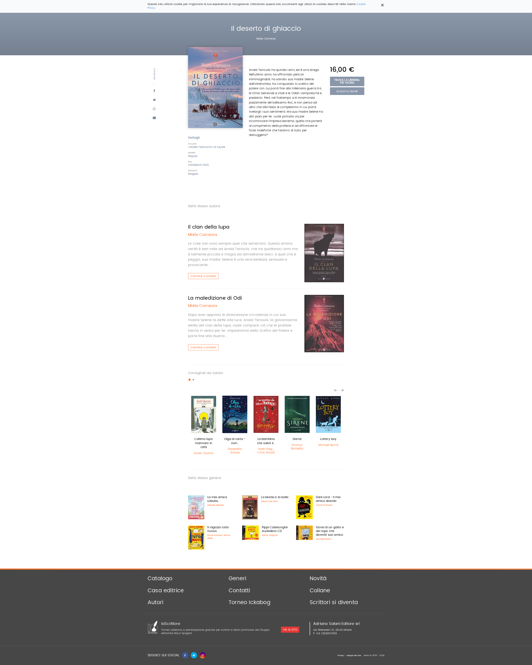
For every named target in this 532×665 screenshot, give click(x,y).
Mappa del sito (354, 655)
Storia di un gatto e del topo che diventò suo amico (330, 531)
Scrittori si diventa (334, 602)
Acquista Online (347, 91)
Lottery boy (328, 439)
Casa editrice (166, 590)
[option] (203, 426)
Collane (320, 590)
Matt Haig (265, 449)
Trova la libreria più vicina (347, 81)
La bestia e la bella (274, 497)
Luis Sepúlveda (324, 539)
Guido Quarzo (204, 453)
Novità (318, 578)
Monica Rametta (297, 447)
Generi (237, 578)
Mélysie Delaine (215, 505)
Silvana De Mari (269, 501)
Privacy (340, 655)
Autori (155, 602)
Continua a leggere (203, 276)
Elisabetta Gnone (235, 451)
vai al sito (290, 629)
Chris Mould (266, 452)
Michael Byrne (328, 445)
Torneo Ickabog (249, 602)
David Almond (214, 535)
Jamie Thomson (324, 505)
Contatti (239, 590)
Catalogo (160, 578)
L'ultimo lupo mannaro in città (204, 443)
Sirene (297, 439)
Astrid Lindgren (270, 535)
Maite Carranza (266, 38)
